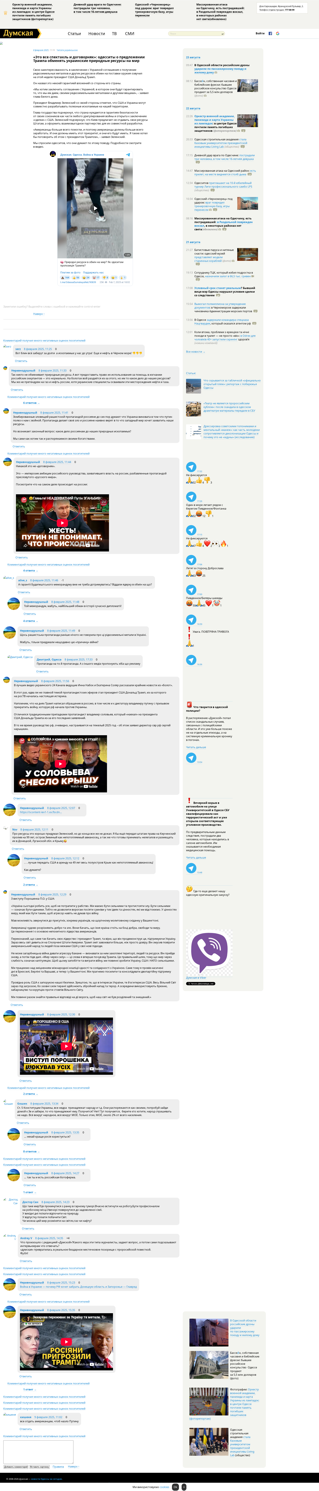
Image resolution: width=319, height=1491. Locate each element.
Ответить (21, 361)
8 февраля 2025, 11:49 (61, 630)
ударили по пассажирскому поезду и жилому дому (220, 70)
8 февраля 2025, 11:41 (54, 412)
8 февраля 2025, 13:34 (44, 1103)
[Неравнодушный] (5, 369)
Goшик (22, 1103)
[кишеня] (9, 1414)
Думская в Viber (196, 977)
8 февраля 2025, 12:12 (65, 858)
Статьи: (191, 373)
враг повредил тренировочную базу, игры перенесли (212, 206)
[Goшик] (8, 1104)
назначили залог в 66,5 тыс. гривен (228, 276)
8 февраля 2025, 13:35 (65, 1132)
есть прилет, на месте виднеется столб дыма (225, 172)
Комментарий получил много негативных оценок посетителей (44, 340)
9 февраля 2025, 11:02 (48, 1417)
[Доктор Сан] (10, 1203)
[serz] (7, 346)
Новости (96, 33)
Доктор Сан (30, 1202)
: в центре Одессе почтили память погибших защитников (215, 127)
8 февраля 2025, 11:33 (52, 370)
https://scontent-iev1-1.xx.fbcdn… (41, 812)
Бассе (198, 81)
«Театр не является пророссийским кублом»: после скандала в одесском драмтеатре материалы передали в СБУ (229, 406)
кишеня (25, 1417)
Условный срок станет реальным (217, 288)
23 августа (193, 57)
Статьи (74, 33)
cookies (164, 1487)
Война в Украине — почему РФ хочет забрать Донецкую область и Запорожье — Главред (78, 1287)
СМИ (129, 33)
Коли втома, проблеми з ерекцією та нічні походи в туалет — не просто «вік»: (221, 334)
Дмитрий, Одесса (49, 659)
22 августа (193, 108)
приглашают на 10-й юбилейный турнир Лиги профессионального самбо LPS (223, 184)
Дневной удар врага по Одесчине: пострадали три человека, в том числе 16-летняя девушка (97, 8)
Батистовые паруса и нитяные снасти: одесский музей (214, 251)
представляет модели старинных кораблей (208, 259)
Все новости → (195, 351)
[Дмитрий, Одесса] (20, 657)
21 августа (193, 242)
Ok (175, 1487)
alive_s (22, 580)
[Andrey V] (9, 1239)
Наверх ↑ (39, 314)
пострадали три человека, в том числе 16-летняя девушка (224, 157)
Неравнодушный (23, 370)
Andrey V (26, 1238)
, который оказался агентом (230, 323)
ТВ (114, 33)
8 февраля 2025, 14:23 (55, 1202)
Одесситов (201, 183)
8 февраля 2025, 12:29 (52, 894)
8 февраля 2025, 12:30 (61, 1014)
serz (18, 349)
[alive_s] (8, 578)
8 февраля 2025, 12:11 (34, 829)
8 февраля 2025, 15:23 (61, 1282)
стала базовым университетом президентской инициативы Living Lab (220, 143)
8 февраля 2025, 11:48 (65, 602)
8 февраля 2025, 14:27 (65, 1173)
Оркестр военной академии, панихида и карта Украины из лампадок (214, 119)
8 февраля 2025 (41, 50)
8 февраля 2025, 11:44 (57, 462)
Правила (58, 1466)
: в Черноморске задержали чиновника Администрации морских (223, 309)
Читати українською (67, 50)
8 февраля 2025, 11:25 (38, 349)
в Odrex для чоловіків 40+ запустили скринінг (225, 337)
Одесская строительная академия (216, 139)
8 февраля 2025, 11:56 (55, 681)
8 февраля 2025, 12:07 (61, 808)
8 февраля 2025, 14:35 (49, 1238)
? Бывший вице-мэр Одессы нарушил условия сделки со (224, 291)
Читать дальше (196, 747)
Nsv (14, 829)
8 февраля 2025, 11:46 (44, 580)
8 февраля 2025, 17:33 (79, 659)
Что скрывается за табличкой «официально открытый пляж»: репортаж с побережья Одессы (232, 384)
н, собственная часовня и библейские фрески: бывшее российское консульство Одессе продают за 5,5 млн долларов (215, 88)
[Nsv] (5, 829)
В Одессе (200, 320)
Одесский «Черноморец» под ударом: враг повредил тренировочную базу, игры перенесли (154, 10)
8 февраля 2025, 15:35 (61, 1310)
